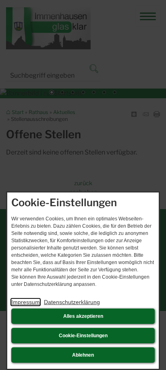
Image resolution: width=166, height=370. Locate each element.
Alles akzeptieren (83, 316)
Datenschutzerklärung (72, 302)
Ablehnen (83, 355)
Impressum (25, 302)
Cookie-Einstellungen (83, 335)
